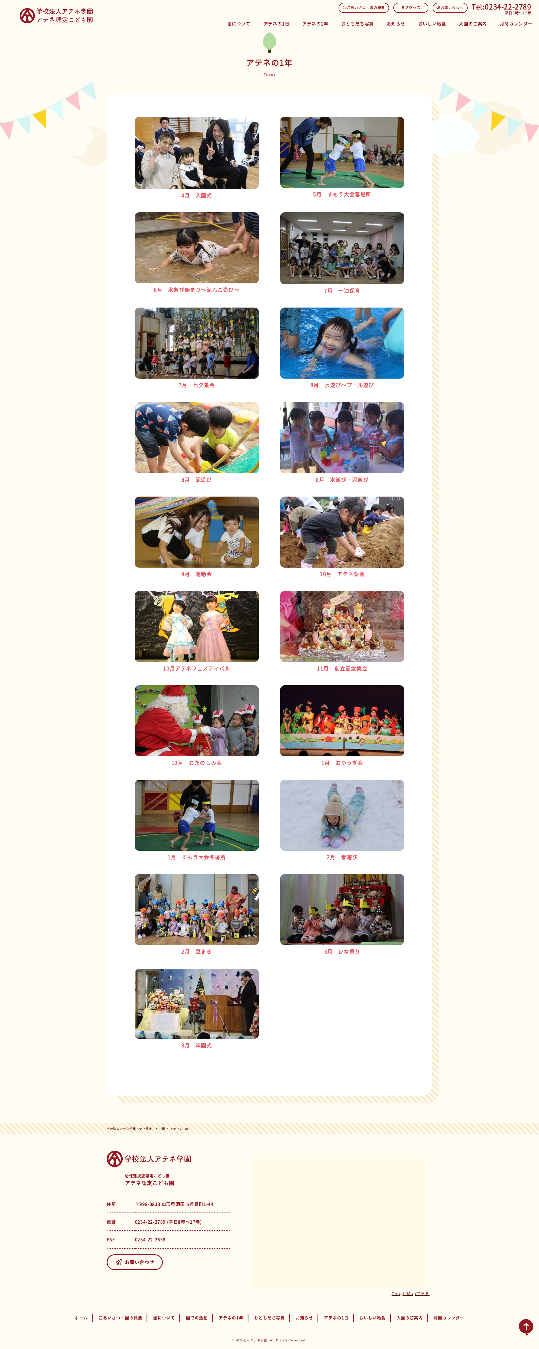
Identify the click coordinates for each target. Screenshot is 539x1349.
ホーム (81, 1317)
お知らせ (396, 24)
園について (239, 24)
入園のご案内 (473, 24)
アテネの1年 (315, 24)
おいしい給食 (432, 24)
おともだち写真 (357, 24)
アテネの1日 (277, 24)
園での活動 (197, 1317)
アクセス (413, 7)
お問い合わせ (452, 7)
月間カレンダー (516, 24)
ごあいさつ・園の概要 (366, 7)
